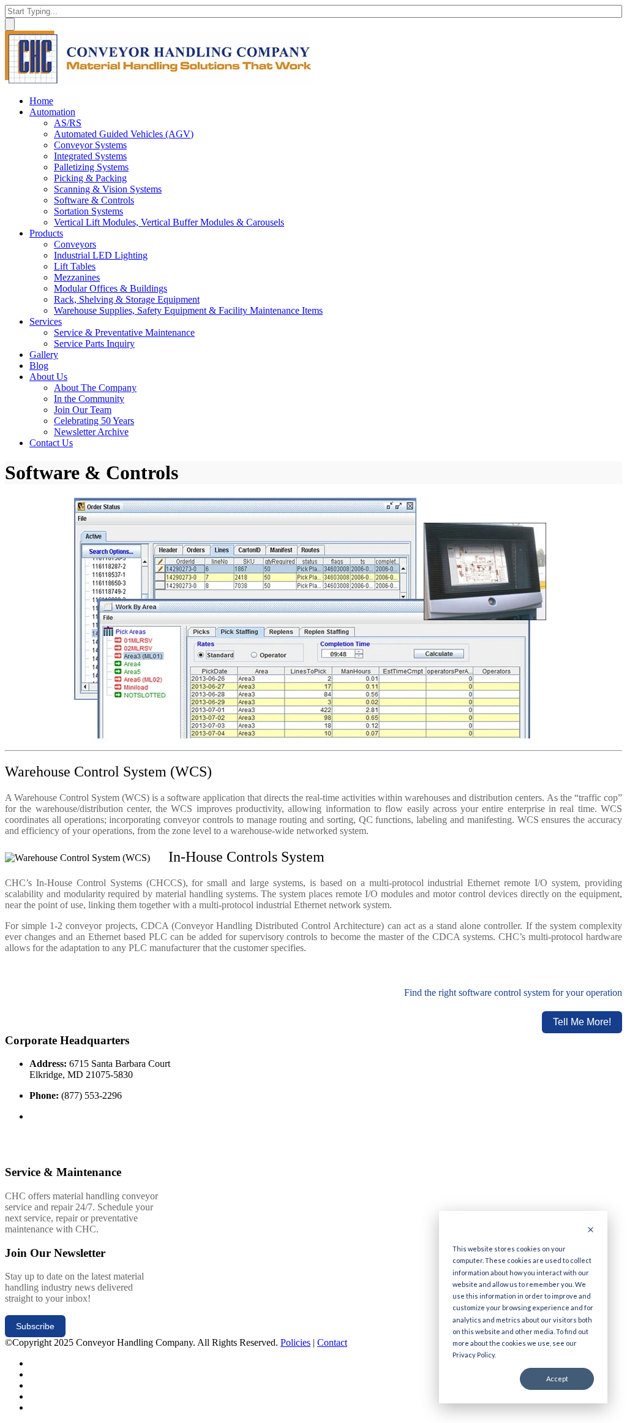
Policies (295, 1342)
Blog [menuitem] (38, 365)
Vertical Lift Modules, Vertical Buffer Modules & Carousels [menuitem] (169, 222)
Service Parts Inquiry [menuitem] (94, 343)
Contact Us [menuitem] (51, 443)
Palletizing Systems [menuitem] (91, 167)
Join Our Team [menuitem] (82, 409)
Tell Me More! (582, 1022)
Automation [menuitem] (52, 112)
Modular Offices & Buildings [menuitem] (110, 288)
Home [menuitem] (41, 101)
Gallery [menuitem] (43, 354)
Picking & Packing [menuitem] (90, 178)
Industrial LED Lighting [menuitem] (101, 255)
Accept (557, 1379)
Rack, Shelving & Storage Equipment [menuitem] (127, 299)
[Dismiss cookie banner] (590, 1230)
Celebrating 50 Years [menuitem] (94, 421)
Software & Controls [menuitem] (94, 200)
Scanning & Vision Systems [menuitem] (108, 189)
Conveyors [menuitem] (75, 244)
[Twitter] (33, 1363)
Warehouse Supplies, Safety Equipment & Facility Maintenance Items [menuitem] (188, 310)
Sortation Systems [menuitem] (88, 211)
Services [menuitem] (45, 321)
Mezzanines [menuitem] (77, 277)
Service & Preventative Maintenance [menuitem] (124, 332)
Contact (332, 1342)
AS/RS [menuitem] (67, 123)
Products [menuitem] (46, 233)
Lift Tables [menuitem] (75, 266)
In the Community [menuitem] (89, 398)
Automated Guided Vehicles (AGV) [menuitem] (123, 134)
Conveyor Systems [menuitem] (90, 145)
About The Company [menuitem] (95, 387)
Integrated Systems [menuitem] (90, 156)
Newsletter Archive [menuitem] (91, 432)
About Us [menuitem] (48, 376)
